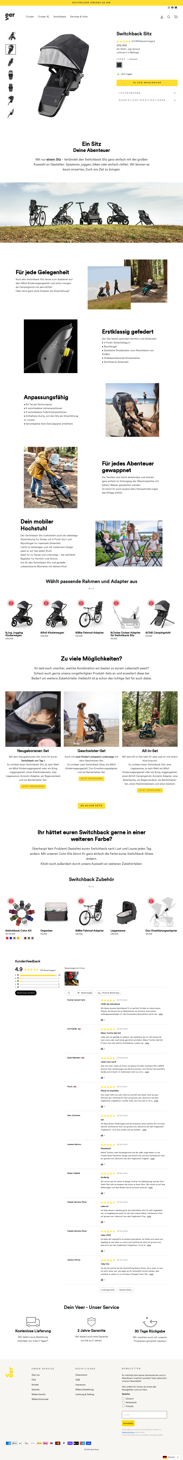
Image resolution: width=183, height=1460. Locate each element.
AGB (77, 1380)
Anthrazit (119, 65)
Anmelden (128, 1423)
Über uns (36, 1375)
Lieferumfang (130, 93)
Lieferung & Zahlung (84, 1395)
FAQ (34, 1380)
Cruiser (30, 17)
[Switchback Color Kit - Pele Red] (7, 938)
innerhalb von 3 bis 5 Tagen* (32, 1341)
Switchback (59, 17)
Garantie (36, 1390)
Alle (91, 589)
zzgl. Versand (134, 49)
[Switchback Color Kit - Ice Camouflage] (32, 938)
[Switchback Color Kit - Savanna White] (21, 938)
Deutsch (171, 1457)
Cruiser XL (43, 17)
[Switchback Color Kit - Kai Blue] (11, 938)
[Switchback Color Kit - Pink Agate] (25, 938)
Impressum (80, 1385)
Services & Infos (79, 17)
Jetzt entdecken (33, 786)
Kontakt (35, 1385)
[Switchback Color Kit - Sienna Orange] (18, 938)
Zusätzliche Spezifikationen (142, 100)
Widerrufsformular (40, 1399)
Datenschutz (81, 1375)
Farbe (127, 59)
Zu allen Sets (91, 806)
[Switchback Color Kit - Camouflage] (29, 938)
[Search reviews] (69, 993)
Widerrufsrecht (39, 1395)
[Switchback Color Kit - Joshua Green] (14, 938)
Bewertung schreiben (26, 993)
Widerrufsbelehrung (84, 1390)
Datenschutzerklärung (128, 1432)
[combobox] (170, 1457)
